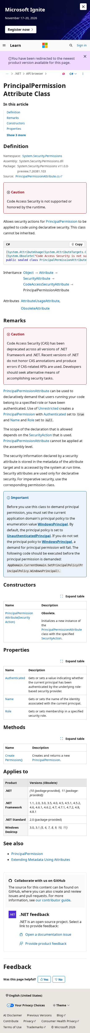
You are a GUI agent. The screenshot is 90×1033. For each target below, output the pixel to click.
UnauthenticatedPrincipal (29, 536)
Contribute (10, 1021)
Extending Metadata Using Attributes (40, 859)
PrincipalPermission (61, 221)
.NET (18, 73)
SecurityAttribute (36, 278)
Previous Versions (39, 1015)
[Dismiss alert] (83, 6)
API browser (34, 73)
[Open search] (71, 45)
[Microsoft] (45, 45)
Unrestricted (48, 408)
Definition (13, 112)
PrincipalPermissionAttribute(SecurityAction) (19, 617)
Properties (14, 129)
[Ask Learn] (63, 73)
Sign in (82, 45)
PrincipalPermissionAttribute (26, 391)
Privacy (28, 1021)
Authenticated (55, 414)
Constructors (16, 123)
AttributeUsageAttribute (40, 301)
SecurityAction (40, 435)
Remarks (13, 118)
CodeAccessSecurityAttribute (46, 284)
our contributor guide (53, 900)
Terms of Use (12, 1027)
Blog (60, 1015)
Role (30, 420)
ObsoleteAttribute (35, 308)
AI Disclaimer (12, 1015)
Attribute (46, 272)
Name (15, 420)
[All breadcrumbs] (7, 73)
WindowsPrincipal (53, 524)
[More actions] (83, 73)
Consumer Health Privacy (59, 1021)
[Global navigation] (4, 45)
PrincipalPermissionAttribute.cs (37, 176)
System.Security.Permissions (42, 156)
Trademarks (35, 1027)
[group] (45, 256)
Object (28, 272)
